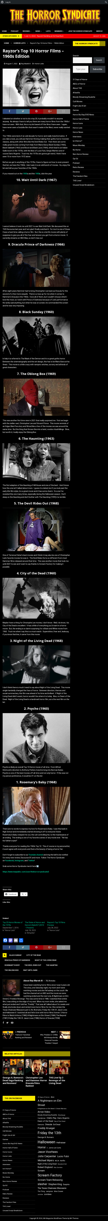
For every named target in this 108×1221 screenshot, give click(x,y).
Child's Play (51, 1118)
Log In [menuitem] (8, 2)
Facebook (9, 861)
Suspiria (66, 1184)
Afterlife (76, 93)
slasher (42, 1184)
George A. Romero (46, 1137)
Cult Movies (77, 101)
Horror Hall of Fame (81, 119)
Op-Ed (75, 159)
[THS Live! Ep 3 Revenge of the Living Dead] (59, 1067)
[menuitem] (2, 2)
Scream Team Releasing (50, 1179)
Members (58, 31)
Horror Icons (78, 123)
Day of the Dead (59, 1121)
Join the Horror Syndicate (80, 31)
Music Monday (79, 145)
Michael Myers (46, 1160)
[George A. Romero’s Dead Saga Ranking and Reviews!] (13, 1067)
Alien (52, 1097)
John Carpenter (47, 1156)
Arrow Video (44, 1112)
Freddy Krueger (46, 1128)
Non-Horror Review (81, 154)
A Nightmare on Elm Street (50, 1103)
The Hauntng (52, 965)
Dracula (48, 1124)
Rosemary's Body (12, 965)
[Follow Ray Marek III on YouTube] (11, 1023)
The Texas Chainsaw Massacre (52, 1188)
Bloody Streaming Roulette (84, 97)
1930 (25, 174)
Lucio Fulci (63, 1156)
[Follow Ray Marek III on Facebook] (3, 1023)
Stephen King (55, 1184)
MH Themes (74, 1218)
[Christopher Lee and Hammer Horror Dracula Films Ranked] (36, 1067)
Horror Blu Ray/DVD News (83, 115)
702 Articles (50, 981)
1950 (37, 174)
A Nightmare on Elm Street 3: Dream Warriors (52, 1108)
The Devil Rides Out (32, 965)
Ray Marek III (26, 64)
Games (76, 110)
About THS (77, 88)
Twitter (31, 861)
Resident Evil (62, 1164)
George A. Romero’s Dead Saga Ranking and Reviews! (13, 1080)
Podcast (15, 31)
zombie (40, 1194)
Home (4, 31)
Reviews (26, 31)
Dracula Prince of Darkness (17, 960)
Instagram (19, 861)
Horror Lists (39, 64)
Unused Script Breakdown (83, 185)
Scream (41, 1170)
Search (76, 56)
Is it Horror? (77, 141)
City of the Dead (33, 955)
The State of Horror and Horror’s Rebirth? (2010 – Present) (35, 925)
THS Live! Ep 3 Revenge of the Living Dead (57, 1080)
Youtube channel (36, 855)
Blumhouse (61, 1115)
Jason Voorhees (48, 1151)
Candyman (42, 1118)
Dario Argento (63, 1118)
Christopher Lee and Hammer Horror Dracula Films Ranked (36, 1081)
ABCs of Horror (79, 84)
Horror (42, 1147)
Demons (41, 1125)
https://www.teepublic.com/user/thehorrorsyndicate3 (26, 872)
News (37, 31)
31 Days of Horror (80, 79)
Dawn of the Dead (45, 1121)
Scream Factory (50, 1175)
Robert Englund (45, 1167)
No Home (76, 150)
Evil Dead (56, 1124)
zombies (47, 1194)
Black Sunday (15, 955)
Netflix (62, 1161)
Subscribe (97, 69)
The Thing (41, 1191)
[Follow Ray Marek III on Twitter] (6, 1023)
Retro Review (78, 167)
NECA (57, 1161)
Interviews (77, 137)
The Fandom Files (80, 176)
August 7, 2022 (11, 64)
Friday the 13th (49, 1133)
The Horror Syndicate (86, 43)
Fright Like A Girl (79, 106)
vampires (49, 1191)
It (47, 1148)
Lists (48, 31)
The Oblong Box (12, 970)
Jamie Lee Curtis (55, 1148)
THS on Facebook (13, 1098)
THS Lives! (77, 181)
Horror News (78, 132)
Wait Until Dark (30, 970)
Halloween (46, 1142)
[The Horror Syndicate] (54, 27)
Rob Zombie (58, 1167)
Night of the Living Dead (45, 960)
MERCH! (99, 31)
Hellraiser (61, 1142)
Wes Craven (58, 1191)
